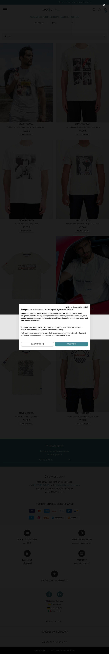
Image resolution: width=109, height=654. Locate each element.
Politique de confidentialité (76, 307)
